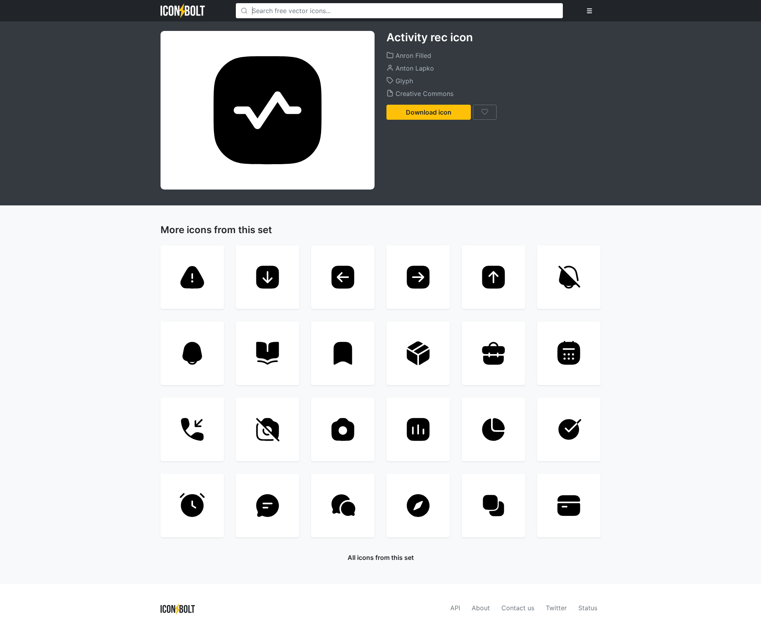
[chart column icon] (418, 429)
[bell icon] (192, 353)
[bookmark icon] (343, 353)
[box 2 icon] (418, 353)
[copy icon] (493, 505)
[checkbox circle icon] (568, 429)
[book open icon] (267, 353)
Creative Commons (423, 94)
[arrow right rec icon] (418, 277)
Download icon (428, 112)
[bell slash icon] (568, 277)
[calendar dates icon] (568, 353)
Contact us (517, 608)
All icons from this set (381, 557)
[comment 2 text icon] (267, 505)
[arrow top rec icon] (493, 277)
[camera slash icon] (267, 429)
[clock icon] (192, 505)
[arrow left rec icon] (343, 277)
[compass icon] (418, 505)
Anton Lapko (414, 68)
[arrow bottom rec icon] (267, 277)
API (455, 608)
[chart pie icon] (493, 429)
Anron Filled (412, 55)
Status (587, 608)
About (481, 608)
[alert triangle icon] (192, 277)
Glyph (403, 81)
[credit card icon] (568, 505)
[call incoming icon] (192, 429)
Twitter (556, 608)
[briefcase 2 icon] (493, 353)
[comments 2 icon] (343, 505)
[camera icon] (343, 429)
